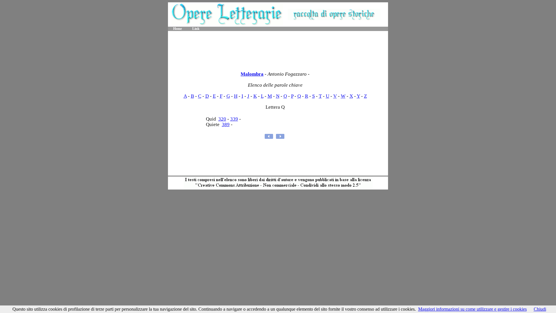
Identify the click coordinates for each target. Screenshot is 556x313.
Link (196, 29)
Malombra (252, 74)
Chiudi (540, 309)
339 (234, 119)
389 (226, 124)
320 (222, 119)
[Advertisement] (278, 49)
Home (177, 29)
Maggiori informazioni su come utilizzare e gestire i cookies (472, 309)
